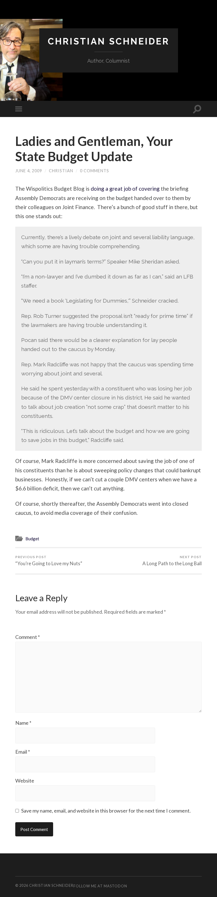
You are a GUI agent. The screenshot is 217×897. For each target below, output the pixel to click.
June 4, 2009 (28, 170)
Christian (61, 170)
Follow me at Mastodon (100, 886)
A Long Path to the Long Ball (172, 561)
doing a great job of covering (125, 188)
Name (23, 722)
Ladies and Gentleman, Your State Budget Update (94, 148)
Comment (27, 636)
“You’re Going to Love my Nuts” (48, 561)
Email (22, 751)
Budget (32, 538)
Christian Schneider (109, 41)
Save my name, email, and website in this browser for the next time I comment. (106, 810)
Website (24, 780)
